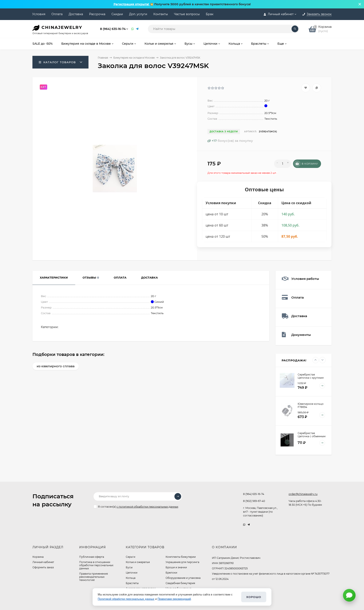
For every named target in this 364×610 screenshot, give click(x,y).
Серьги (130, 556)
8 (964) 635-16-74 (113, 29)
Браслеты (132, 583)
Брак (209, 14)
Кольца (130, 577)
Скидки (117, 14)
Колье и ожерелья (138, 562)
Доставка (76, 14)
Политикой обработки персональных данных (126, 599)
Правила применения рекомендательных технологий (93, 577)
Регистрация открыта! (132, 4)
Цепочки (131, 572)
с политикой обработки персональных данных (147, 506)
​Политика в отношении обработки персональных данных (96, 565)
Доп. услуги (138, 14)
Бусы (129, 567)
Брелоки (171, 572)
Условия (38, 14)
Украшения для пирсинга (182, 562)
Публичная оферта (91, 556)
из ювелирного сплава (56, 366)
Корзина (38, 556)
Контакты (160, 14)
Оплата (57, 14)
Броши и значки (176, 567)
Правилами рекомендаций (174, 599)
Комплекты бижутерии (181, 556)
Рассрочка (97, 14)
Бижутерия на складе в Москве (134, 57)
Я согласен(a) (138, 506)
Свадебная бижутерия (180, 583)
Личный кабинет (43, 562)
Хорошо (253, 597)
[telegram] (249, 524)
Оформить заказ (43, 567)
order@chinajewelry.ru (303, 494)
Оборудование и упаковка (183, 577)
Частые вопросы (187, 14)
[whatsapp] (244, 524)
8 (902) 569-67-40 (254, 501)
